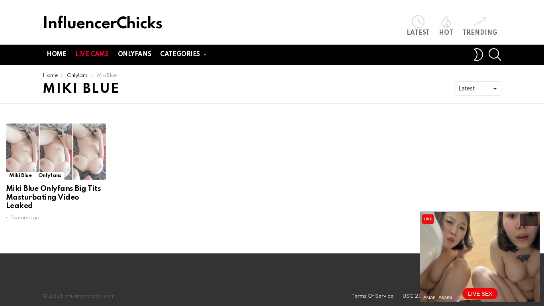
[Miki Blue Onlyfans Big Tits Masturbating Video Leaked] (56, 152)
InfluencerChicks (102, 24)
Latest (418, 33)
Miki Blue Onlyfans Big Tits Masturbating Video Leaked (53, 197)
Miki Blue (20, 175)
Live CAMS (91, 54)
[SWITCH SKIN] (478, 55)
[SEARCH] (495, 55)
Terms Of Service (372, 296)
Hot (446, 33)
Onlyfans (134, 54)
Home (56, 54)
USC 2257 (416, 296)
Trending (479, 33)
